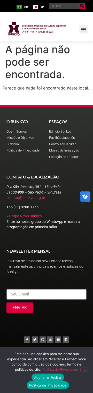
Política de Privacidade (60, 369)
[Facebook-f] (27, 339)
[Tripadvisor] (50, 339)
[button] (83, 29)
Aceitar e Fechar (47, 377)
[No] (84, 370)
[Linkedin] (66, 339)
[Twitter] (35, 339)
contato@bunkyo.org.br (25, 198)
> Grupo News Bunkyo (24, 216)
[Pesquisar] (82, 6)
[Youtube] (58, 339)
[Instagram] (43, 339)
